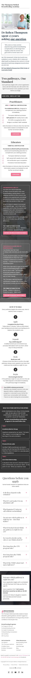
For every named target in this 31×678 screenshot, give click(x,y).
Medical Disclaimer (23, 664)
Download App (20, 646)
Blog (17, 648)
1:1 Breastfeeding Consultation (9, 632)
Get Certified (5, 634)
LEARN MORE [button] (15, 134)
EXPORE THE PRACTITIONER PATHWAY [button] (15, 233)
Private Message (14, 657)
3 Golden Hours (5, 646)
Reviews (4, 650)
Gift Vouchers (5, 636)
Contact (18, 650)
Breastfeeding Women (9, 628)
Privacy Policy (6, 664)
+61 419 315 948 (5, 657)
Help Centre (19, 644)
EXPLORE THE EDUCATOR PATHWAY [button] (14, 295)
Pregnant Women (8, 626)
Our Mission (5, 642)
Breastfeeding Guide (21, 642)
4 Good (19, 668)
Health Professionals (8, 630)
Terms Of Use (14, 664)
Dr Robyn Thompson (7, 648)
